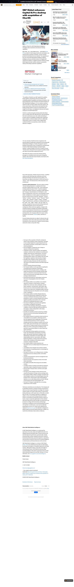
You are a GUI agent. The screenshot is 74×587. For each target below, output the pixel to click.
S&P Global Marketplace (28, 158)
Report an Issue (37, 482)
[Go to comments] (48, 22)
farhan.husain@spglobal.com (29, 468)
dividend (35, 214)
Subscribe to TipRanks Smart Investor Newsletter (35, 88)
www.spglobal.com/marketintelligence (38, 453)
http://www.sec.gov (31, 407)
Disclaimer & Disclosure (28, 482)
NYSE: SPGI (25, 444)
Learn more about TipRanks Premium (31, 93)
